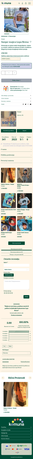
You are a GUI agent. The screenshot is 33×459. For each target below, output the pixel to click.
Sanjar (3, 39)
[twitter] (25, 104)
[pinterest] (28, 104)
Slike (10, 346)
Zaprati (24, 131)
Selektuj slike (9, 275)
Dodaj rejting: (7, 291)
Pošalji (26, 297)
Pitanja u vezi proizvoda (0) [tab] (16, 254)
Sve (4, 346)
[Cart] (25, 3)
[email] (30, 104)
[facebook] (23, 104)
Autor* (6, 262)
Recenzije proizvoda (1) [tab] (16, 249)
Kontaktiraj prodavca (8, 131)
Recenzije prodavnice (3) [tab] (17, 252)
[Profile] (22, 3)
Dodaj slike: (7, 272)
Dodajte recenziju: (9, 278)
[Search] (19, 3)
